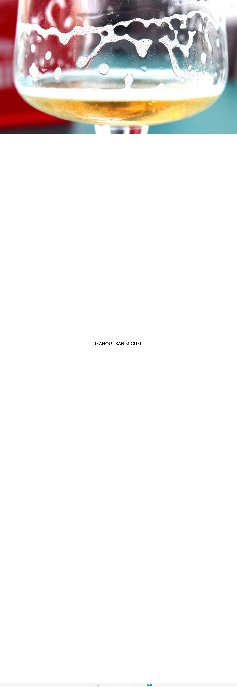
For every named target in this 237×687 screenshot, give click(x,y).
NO (150, 685)
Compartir (232, 6)
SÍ (147, 685)
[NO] (235, 685)
